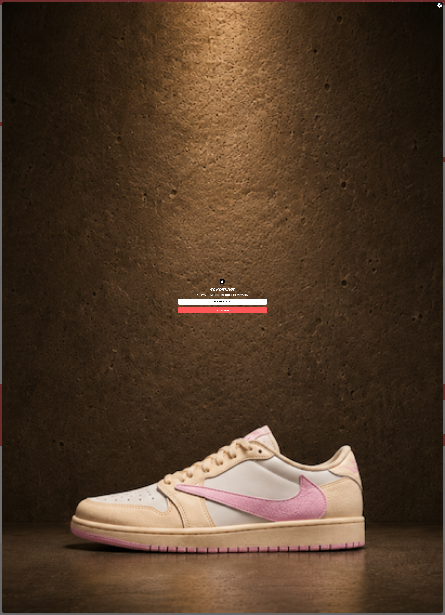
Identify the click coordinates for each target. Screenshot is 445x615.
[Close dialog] (440, 5)
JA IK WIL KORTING (222, 301)
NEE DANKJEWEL (222, 310)
